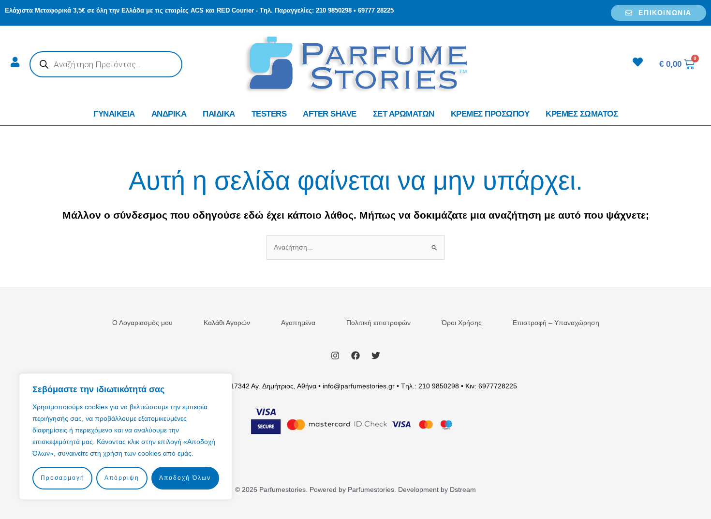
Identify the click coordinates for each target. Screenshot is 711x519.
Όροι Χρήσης (462, 322)
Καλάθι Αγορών (227, 322)
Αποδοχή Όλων (185, 478)
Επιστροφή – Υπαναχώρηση (556, 322)
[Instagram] (335, 355)
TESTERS (269, 114)
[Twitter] (375, 355)
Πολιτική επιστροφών (378, 322)
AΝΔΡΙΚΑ (169, 114)
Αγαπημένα (298, 322)
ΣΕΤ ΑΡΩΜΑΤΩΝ (403, 114)
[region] (125, 436)
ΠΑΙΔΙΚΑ (219, 114)
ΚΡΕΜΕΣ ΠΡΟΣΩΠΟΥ (490, 114)
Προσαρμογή (63, 478)
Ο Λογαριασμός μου (142, 322)
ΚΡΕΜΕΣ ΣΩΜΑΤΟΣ (582, 114)
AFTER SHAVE (329, 114)
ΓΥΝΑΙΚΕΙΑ (114, 114)
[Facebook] (355, 355)
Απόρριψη (121, 478)
